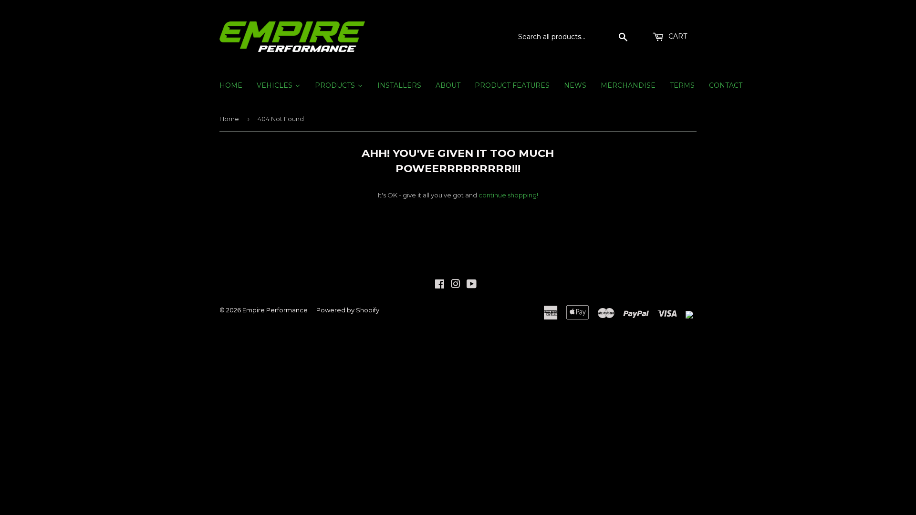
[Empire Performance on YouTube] (472, 285)
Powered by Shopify (347, 310)
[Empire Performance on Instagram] (455, 285)
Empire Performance (275, 310)
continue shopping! (508, 195)
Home (229, 119)
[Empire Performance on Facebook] (440, 285)
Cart (676, 36)
